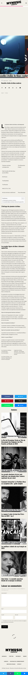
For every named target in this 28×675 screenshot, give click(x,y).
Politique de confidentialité (17, 661)
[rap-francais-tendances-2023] (14, 531)
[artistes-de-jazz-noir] (14, 459)
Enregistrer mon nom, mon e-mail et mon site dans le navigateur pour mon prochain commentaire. (14, 621)
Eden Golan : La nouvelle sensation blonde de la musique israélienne (12, 580)
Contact (19, 664)
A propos (6, 661)
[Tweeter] (5, 87)
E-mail (2, 614)
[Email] (12, 87)
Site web (16, 614)
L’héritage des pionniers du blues (9, 200)
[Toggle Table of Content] (22, 198)
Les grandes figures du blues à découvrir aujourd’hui (13, 201)
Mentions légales (11, 664)
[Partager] (16, 87)
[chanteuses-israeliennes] (14, 564)
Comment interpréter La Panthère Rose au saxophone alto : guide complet (13, 482)
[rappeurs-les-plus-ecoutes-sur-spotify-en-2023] (14, 425)
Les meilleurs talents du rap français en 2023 (13, 547)
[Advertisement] (14, 21)
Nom (2, 608)
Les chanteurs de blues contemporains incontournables (6, 352)
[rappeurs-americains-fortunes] (14, 499)
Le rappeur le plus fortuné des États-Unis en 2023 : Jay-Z (12, 515)
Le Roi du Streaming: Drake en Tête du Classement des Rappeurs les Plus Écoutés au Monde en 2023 (13, 442)
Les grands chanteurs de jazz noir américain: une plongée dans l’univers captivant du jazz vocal (13, 476)
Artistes (10, 80)
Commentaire (4, 593)
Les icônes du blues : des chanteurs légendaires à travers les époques (6, 358)
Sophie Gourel (5, 80)
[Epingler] (9, 87)
